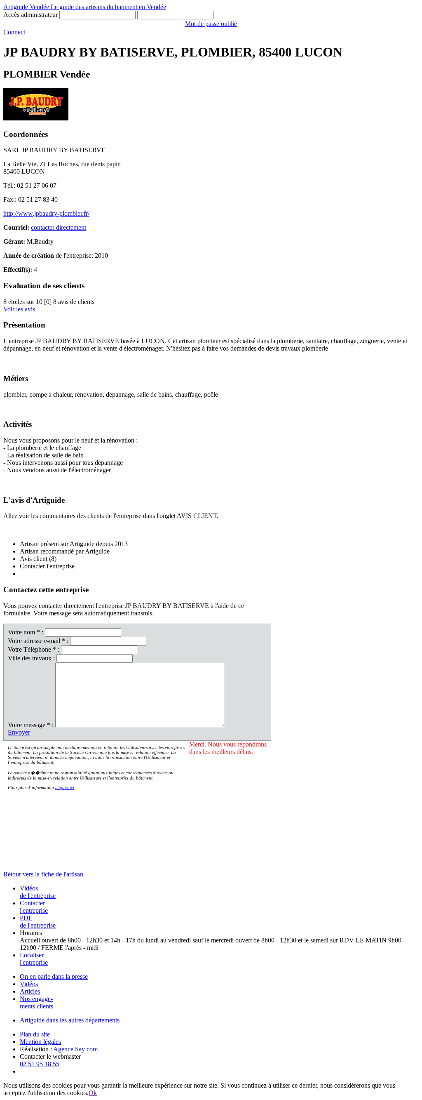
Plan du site (35, 1034)
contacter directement (58, 227)
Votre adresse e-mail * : (38, 640)
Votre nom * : (25, 632)
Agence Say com (75, 1049)
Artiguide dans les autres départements (70, 1020)
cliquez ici (64, 787)
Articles (30, 991)
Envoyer (19, 732)
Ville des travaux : (31, 658)
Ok (93, 1092)
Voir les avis (19, 309)
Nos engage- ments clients (36, 1002)
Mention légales (40, 1041)
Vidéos (29, 983)
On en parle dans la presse (54, 976)
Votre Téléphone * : (33, 649)
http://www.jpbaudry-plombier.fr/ (46, 213)
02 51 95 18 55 (39, 1063)
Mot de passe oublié (211, 23)
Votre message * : (31, 724)
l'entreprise (34, 907)
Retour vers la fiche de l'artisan (43, 874)
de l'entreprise (38, 892)
